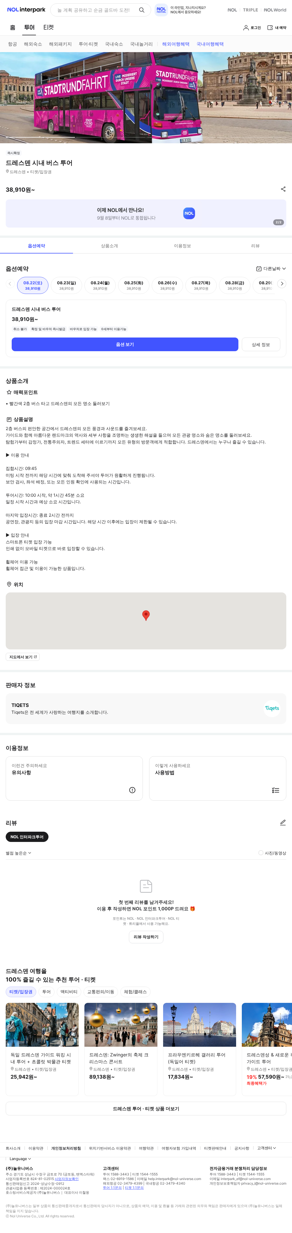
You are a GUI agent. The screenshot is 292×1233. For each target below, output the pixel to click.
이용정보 (182, 245)
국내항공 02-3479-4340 (165, 1183)
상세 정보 (261, 344)
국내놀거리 (141, 44)
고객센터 (264, 1148)
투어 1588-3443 (116, 1174)
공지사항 (241, 1148)
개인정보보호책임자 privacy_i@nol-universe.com (248, 1183)
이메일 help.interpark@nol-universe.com (169, 1179)
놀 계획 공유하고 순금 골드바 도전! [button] (93, 10)
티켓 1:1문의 (134, 1187)
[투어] (29, 27)
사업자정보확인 (67, 1179)
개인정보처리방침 (66, 1148)
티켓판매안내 (215, 1148)
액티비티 (69, 991)
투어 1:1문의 (112, 1187)
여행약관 (146, 1148)
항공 (12, 44)
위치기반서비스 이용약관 (110, 1148)
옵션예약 (36, 245)
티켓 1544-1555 (145, 1174)
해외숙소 (33, 44)
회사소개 (13, 1148)
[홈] (12, 27)
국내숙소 (114, 44)
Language (18, 1158)
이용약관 (36, 1148)
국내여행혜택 (210, 44)
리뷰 (255, 245)
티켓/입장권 (21, 991)
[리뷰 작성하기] (282, 822)
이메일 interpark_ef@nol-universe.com (240, 1179)
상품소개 (109, 245)
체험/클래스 (135, 991)
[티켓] (48, 27)
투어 (46, 991)
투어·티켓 (88, 44)
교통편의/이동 (100, 991)
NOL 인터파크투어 (27, 836)
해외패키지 (60, 44)
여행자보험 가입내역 (179, 1148)
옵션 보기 (125, 344)
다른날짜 (272, 268)
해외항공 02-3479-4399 (122, 1183)
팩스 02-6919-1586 (118, 1179)
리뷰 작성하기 (146, 936)
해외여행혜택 (176, 44)
